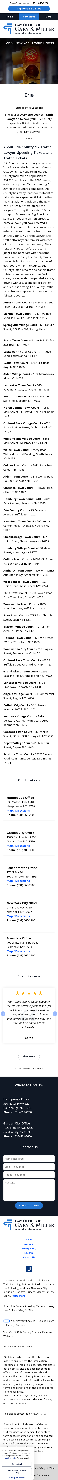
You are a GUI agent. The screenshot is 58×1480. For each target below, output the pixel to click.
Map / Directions (18, 810)
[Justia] (29, 1269)
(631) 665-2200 (26, 815)
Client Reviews (29, 976)
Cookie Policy (46, 1320)
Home (9, 16)
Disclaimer (29, 1244)
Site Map (29, 1252)
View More (29, 1056)
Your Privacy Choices (23, 1320)
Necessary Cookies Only (17, 1471)
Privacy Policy (29, 1248)
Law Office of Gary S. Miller (39, 1468)
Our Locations (29, 780)
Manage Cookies (15, 1325)
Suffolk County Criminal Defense (33, 1332)
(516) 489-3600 (26, 850)
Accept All (17, 1464)
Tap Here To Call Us (29, 8)
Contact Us (29, 16)
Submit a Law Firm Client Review (29, 1068)
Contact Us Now (29, 1205)
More (48, 16)
